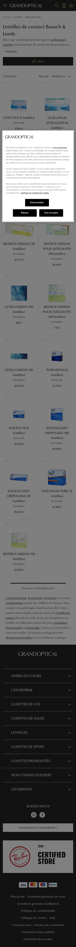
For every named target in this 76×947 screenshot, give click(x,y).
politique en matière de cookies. (35, 193)
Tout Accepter (51, 213)
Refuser (24, 213)
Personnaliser (37, 202)
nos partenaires (60, 147)
